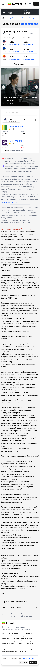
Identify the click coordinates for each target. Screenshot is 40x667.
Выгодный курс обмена (12, 607)
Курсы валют (19, 627)
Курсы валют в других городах (15, 602)
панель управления (9, 202)
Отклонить (24, 663)
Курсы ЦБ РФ (7, 629)
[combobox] (11, 120)
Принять (33, 663)
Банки (17, 629)
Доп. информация (28, 658)
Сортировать (29, 120)
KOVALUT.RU (19, 4)
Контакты (26, 629)
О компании (7, 627)
